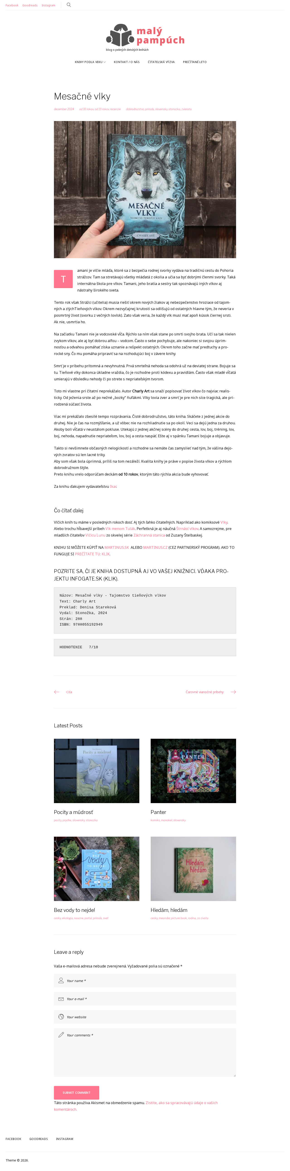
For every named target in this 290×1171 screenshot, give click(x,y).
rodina (192, 918)
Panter (158, 812)
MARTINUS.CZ (155, 547)
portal (88, 918)
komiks (155, 820)
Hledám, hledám (169, 910)
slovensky (161, 109)
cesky (57, 918)
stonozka (174, 109)
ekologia (67, 918)
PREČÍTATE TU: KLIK (92, 553)
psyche (67, 820)
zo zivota (202, 918)
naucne (78, 918)
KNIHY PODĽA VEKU (88, 62)
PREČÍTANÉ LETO (195, 62)
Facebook (12, 5)
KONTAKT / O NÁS (127, 62)
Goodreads (30, 5)
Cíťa (69, 692)
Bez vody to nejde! (74, 910)
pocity (57, 820)
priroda (149, 109)
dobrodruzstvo (135, 109)
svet (106, 918)
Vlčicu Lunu (95, 535)
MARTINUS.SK (117, 547)
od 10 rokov (86, 109)
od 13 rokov (102, 109)
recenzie (115, 109)
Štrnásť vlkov (187, 528)
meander (164, 918)
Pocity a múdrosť (73, 812)
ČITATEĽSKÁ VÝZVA (161, 62)
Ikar (113, 486)
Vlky (223, 522)
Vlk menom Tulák (120, 528)
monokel (166, 820)
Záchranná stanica (149, 535)
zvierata (186, 109)
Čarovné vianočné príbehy (205, 692)
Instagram (48, 5)
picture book (179, 918)
